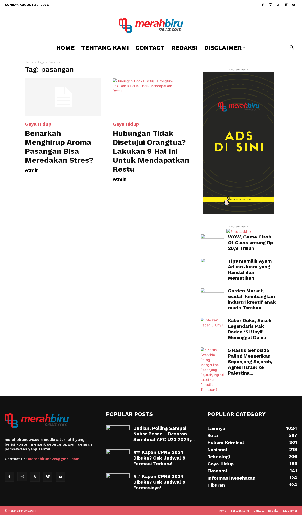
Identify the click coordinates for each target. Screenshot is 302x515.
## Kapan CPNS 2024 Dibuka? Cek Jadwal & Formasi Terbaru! (159, 457)
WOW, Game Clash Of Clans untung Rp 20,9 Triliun (250, 242)
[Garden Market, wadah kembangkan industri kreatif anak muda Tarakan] (212, 296)
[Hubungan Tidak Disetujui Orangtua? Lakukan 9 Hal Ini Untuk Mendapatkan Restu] (151, 97)
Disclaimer (223, 47)
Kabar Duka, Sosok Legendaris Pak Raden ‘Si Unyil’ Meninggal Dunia (250, 329)
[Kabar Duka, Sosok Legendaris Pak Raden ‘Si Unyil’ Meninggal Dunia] (212, 325)
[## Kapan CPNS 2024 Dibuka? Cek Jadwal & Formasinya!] (118, 481)
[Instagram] (270, 4)
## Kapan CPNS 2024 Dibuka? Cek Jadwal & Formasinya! (159, 481)
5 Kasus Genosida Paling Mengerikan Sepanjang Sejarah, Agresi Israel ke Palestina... (250, 361)
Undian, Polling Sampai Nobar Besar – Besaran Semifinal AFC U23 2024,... (164, 433)
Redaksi (184, 47)
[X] (278, 4)
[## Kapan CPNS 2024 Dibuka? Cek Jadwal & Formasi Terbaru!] (118, 457)
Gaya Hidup (38, 124)
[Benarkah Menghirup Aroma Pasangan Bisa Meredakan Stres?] (63, 97)
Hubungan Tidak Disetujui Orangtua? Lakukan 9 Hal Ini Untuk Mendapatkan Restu (151, 151)
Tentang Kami (105, 47)
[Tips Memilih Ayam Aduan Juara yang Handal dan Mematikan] (208, 266)
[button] (291, 48)
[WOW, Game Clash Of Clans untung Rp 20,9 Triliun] (212, 240)
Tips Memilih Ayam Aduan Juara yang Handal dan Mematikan (250, 269)
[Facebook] (262, 4)
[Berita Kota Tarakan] (151, 25)
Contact (150, 47)
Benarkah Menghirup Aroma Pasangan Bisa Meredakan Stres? (59, 147)
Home (65, 47)
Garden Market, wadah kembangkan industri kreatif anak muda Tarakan (252, 299)
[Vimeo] (285, 4)
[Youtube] (293, 4)
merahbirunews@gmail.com (53, 458)
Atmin (32, 170)
